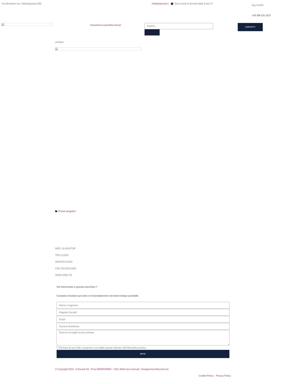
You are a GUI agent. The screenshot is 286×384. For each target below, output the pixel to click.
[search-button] (152, 32)
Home (93, 25)
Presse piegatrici (67, 211)
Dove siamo (103, 25)
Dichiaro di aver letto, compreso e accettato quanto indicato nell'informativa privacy (102, 347)
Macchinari (115, 25)
